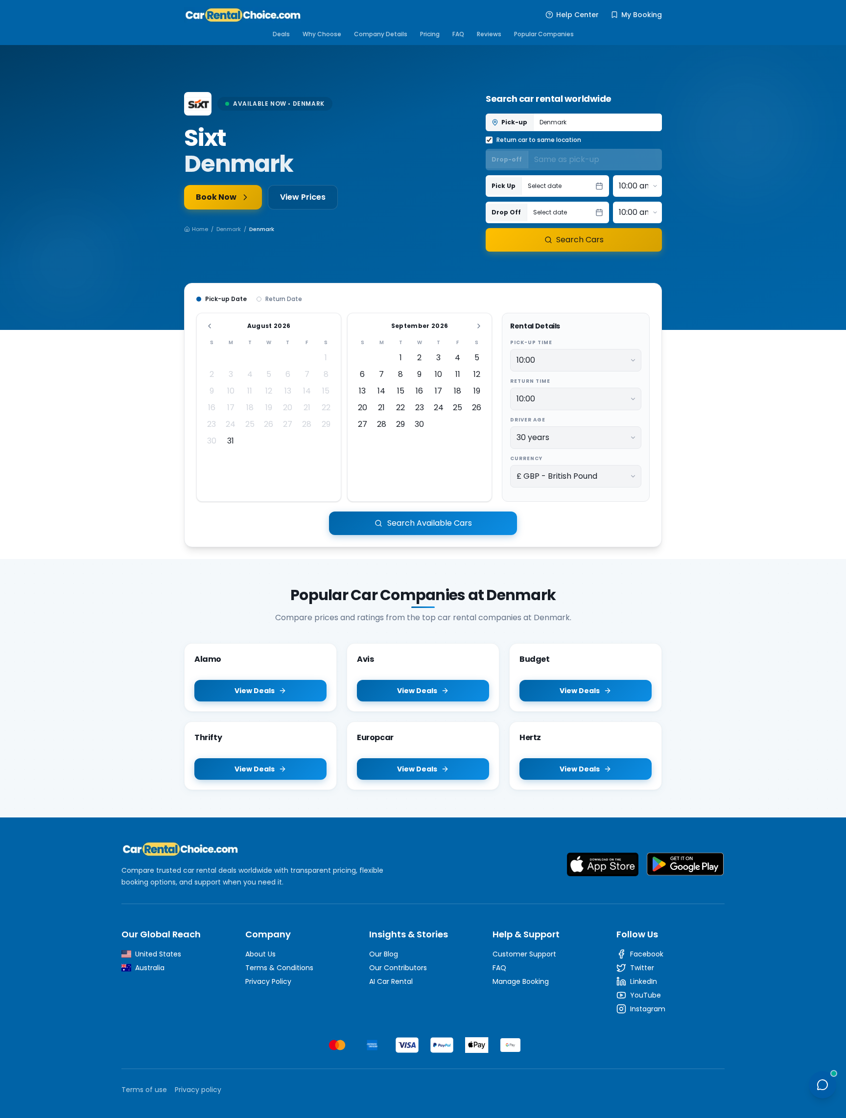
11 (249, 390)
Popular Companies (544, 34)
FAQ (458, 34)
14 (307, 390)
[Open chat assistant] (822, 1084)
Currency (526, 458)
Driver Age (527, 419)
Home (200, 229)
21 (307, 407)
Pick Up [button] (504, 186)
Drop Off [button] (506, 212)
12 (268, 390)
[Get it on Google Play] (685, 864)
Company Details (380, 34)
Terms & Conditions (279, 968)
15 (325, 390)
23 (211, 424)
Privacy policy (198, 1090)
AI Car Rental (391, 981)
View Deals (255, 691)
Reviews (489, 34)
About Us (260, 954)
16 (211, 407)
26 (268, 424)
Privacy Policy (268, 981)
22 (326, 407)
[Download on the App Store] (602, 864)
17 (231, 407)
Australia (149, 968)
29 (326, 424)
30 (211, 440)
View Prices (303, 197)
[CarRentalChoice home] (262, 849)
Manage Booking (521, 981)
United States (158, 954)
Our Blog (383, 954)
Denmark (228, 229)
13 (287, 390)
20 (287, 407)
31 (230, 440)
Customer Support (524, 954)
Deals (281, 34)
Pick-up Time (531, 342)
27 (287, 424)
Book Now (216, 197)
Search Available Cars (429, 523)
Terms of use (144, 1090)
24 (230, 424)
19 (268, 407)
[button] (565, 186)
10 (231, 390)
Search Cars (580, 239)
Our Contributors (398, 968)
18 (250, 407)
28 (306, 424)
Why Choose (322, 34)
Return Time (530, 381)
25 (250, 424)
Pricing (430, 34)
